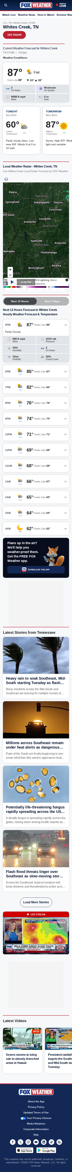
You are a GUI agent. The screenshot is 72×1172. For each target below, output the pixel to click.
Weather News (26, 14)
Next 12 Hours (20, 301)
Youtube (36, 1142)
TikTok (51, 1142)
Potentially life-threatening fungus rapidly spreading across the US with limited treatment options (35, 811)
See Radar (14, 34)
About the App (36, 1101)
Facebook (13, 1142)
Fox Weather (36, 5)
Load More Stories (36, 902)
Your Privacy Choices (39, 1118)
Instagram (28, 1142)
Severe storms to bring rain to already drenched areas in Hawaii (22, 1058)
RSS (59, 1142)
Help (36, 1134)
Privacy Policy (36, 1107)
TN (10, 23)
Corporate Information (36, 1129)
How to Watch (45, 14)
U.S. (5, 23)
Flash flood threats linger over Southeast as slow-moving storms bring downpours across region (35, 876)
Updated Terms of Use (36, 1112)
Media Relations (36, 1123)
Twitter (20, 1142)
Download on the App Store (24, 1150)
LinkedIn (44, 1142)
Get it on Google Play (46, 1150)
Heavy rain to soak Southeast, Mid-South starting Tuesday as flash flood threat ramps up (36, 682)
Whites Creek (20, 23)
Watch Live (9, 14)
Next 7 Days (52, 301)
